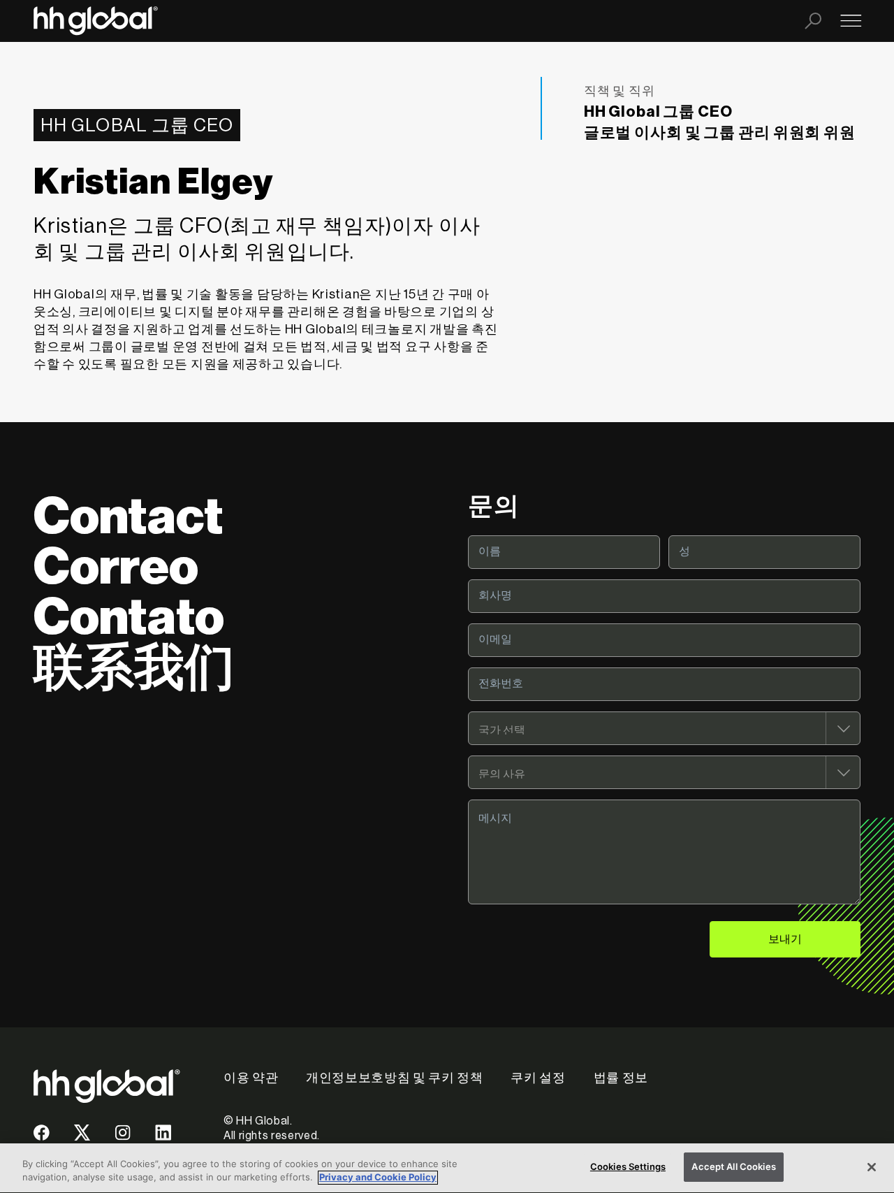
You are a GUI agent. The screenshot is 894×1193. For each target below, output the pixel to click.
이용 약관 (251, 1077)
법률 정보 (621, 1077)
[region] (447, 1168)
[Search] (813, 21)
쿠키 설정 (538, 1077)
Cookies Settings (628, 1166)
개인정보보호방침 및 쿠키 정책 (394, 1077)
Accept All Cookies (733, 1166)
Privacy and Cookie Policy (378, 1177)
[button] (42, 1138)
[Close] (871, 1167)
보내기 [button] (785, 939)
